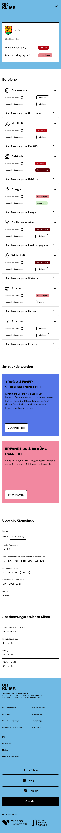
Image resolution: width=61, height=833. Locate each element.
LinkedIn (33, 790)
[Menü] (56, 6)
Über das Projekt (9, 708)
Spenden (30, 801)
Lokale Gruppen (38, 721)
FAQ (3, 737)
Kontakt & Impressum (11, 756)
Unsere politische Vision (12, 727)
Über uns (6, 714)
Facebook (33, 770)
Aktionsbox (36, 727)
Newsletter (6, 743)
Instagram (33, 780)
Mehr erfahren (16, 494)
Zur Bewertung (18, 536)
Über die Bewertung (10, 721)
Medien (5, 750)
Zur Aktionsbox (16, 427)
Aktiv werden (37, 714)
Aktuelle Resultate (39, 708)
